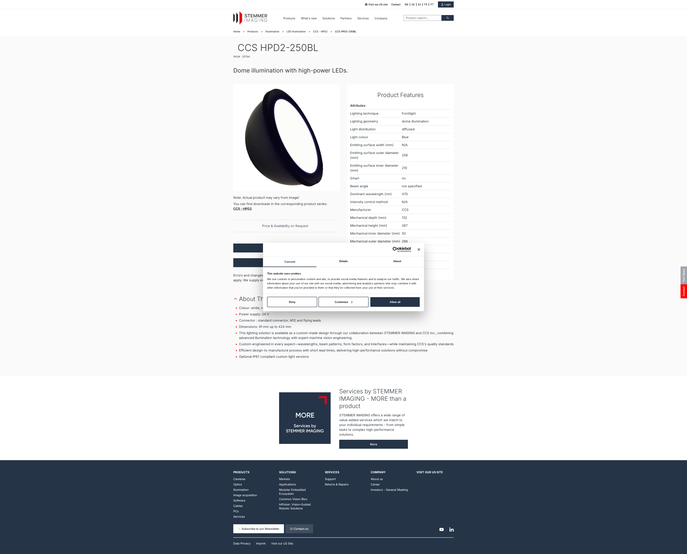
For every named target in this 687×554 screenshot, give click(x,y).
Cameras (239, 479)
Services (363, 18)
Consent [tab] (289, 261)
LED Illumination (296, 31)
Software (239, 500)
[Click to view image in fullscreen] (286, 137)
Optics (237, 484)
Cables (238, 506)
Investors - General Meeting (389, 490)
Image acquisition (245, 495)
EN (406, 4)
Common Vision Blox (293, 499)
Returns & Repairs (337, 484)
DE (413, 4)
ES (419, 4)
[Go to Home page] (250, 18)
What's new (309, 18)
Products (289, 18)
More (373, 444)
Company (381, 18)
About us (377, 479)
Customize (341, 301)
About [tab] (397, 261)
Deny (292, 301)
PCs (236, 511)
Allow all (395, 301)
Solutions (328, 18)
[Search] (448, 18)
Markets (284, 479)
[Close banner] (419, 249)
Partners (346, 18)
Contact (396, 4)
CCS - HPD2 (320, 31)
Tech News (683, 275)
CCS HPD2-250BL (345, 31)
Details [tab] (343, 261)
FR (425, 4)
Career (375, 484)
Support (330, 479)
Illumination (272, 31)
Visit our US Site (429, 472)
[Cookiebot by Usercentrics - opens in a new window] (395, 249)
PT (432, 4)
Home (236, 31)
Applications (287, 484)
